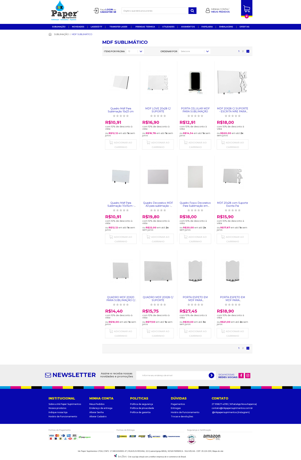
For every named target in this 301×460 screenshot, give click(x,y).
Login (109, 9)
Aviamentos (188, 26)
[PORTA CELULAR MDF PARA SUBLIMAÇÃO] (195, 82)
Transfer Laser (118, 26)
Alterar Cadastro (98, 416)
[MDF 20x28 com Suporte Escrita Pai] (232, 177)
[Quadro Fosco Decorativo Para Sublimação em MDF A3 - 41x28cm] (195, 177)
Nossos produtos (57, 408)
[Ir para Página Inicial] (52, 34)
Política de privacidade (142, 408)
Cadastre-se (108, 12)
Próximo (247, 51)
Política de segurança (141, 404)
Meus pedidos (220, 11)
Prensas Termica (145, 26)
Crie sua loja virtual (136, 457)
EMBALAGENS (226, 26)
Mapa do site (218, 451)
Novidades (78, 26)
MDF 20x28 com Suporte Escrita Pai (232, 204)
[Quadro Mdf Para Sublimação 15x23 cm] (121, 82)
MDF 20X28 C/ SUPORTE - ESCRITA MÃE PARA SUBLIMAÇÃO (232, 111)
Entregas (176, 408)
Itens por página (114, 51)
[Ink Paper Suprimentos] (68, 10)
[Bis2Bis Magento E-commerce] (120, 457)
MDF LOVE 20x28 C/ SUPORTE (158, 110)
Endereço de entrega (100, 408)
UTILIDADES (168, 26)
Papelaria (207, 26)
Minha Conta (219, 9)
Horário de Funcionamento (63, 416)
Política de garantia (140, 412)
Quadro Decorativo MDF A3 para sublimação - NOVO (158, 205)
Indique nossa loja (58, 412)
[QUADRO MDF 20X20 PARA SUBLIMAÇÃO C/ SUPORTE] (121, 271)
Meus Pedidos (96, 404)
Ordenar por (168, 51)
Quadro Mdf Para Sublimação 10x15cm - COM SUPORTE (120, 205)
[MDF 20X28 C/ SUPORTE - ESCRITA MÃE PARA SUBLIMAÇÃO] (232, 82)
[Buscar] (192, 10)
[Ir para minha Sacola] (246, 11)
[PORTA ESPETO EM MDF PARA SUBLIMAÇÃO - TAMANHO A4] (232, 271)
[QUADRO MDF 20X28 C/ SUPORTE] (158, 271)
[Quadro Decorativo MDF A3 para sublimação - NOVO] (158, 177)
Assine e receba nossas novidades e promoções (116, 375)
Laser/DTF (96, 26)
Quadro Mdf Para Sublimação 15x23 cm (121, 110)
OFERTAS (244, 26)
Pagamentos (178, 404)
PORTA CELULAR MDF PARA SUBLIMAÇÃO (195, 110)
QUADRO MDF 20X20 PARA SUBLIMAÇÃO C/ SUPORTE (120, 300)
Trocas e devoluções (182, 416)
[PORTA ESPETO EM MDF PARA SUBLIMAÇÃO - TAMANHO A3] (195, 271)
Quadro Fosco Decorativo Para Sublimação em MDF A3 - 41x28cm (195, 205)
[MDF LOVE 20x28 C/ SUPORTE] (158, 82)
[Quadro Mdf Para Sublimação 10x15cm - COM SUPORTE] (121, 177)
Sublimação (58, 26)
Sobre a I (53, 404)
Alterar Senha (96, 412)
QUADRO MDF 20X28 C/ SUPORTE (158, 299)
